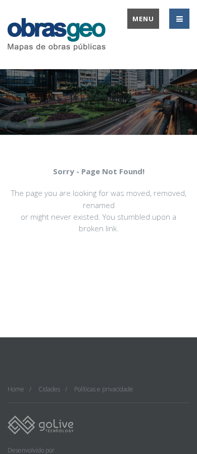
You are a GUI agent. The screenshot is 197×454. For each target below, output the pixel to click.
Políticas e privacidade (103, 389)
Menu (143, 18)
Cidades (49, 389)
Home (16, 389)
